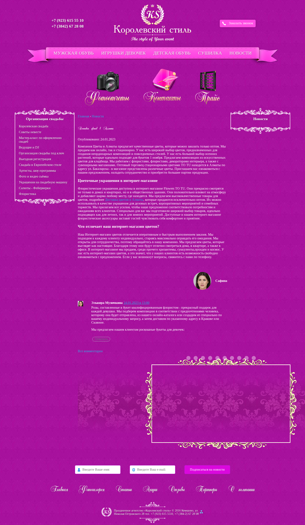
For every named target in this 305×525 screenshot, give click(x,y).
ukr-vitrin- (232, 358)
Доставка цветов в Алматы (124, 199)
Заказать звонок (241, 23)
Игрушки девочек (123, 53)
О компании (241, 490)
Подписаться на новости (207, 469)
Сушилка (210, 53)
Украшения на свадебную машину (43, 182)
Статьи (123, 490)
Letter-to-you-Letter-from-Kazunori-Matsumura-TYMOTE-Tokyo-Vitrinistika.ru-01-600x (196, 358)
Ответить (101, 339)
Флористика (27, 194)
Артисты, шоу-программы (37, 170)
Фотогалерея (92, 490)
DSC (246, 358)
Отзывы (176, 490)
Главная (59, 490)
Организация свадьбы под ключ (41, 153)
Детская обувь (172, 53)
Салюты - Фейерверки (35, 188)
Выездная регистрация (35, 159)
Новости (240, 53)
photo (203, 358)
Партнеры (206, 490)
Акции (150, 490)
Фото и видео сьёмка (34, 176)
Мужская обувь (74, 53)
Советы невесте (30, 132)
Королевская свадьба (33, 126)
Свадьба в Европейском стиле (40, 165)
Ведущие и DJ (29, 147)
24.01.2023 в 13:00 (136, 303)
